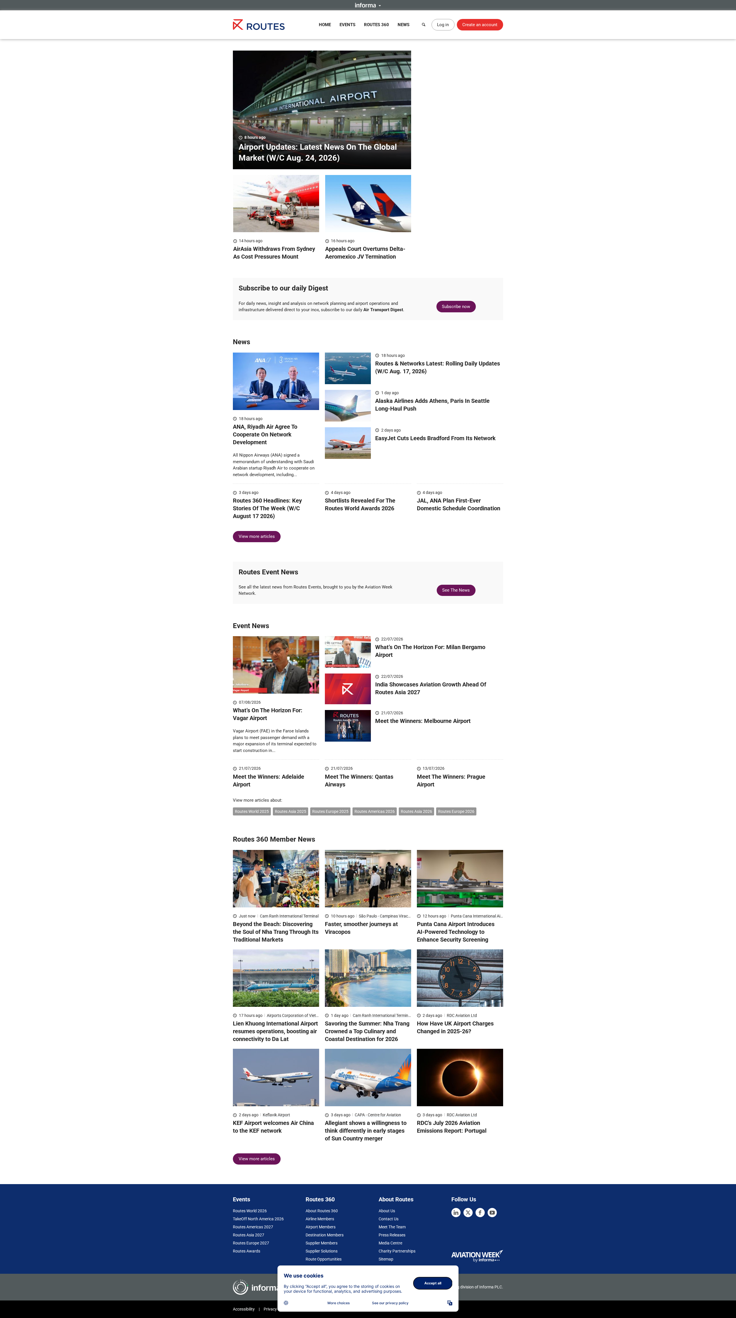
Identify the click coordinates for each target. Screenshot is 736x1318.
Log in (443, 24)
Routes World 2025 (252, 811)
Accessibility (244, 1309)
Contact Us (388, 1219)
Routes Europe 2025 (330, 811)
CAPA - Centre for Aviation (378, 1115)
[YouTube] (492, 1212)
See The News (456, 590)
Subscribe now (456, 306)
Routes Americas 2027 (253, 1227)
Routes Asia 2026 (416, 811)
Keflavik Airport (276, 1115)
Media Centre (390, 1243)
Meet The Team (392, 1227)
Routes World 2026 (250, 1211)
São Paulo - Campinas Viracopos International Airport (406, 916)
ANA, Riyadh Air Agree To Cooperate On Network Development (265, 434)
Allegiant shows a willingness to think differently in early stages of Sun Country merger (366, 1130)
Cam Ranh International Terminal (289, 916)
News (403, 24)
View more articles (257, 536)
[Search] (424, 24)
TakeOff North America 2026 (258, 1219)
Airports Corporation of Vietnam (295, 1015)
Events (347, 24)
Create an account (479, 24)
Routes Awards (246, 1251)
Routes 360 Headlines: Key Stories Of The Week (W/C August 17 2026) (267, 508)
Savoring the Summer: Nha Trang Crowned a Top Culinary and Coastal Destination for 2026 (367, 1031)
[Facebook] (480, 1212)
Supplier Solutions (322, 1251)
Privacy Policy (276, 1309)
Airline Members (320, 1219)
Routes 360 (376, 24)
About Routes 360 (322, 1211)
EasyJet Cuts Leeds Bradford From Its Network (435, 438)
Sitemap (386, 1259)
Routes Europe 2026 (456, 811)
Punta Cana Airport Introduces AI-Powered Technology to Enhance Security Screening (455, 932)
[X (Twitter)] (468, 1212)
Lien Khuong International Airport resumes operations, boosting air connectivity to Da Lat (275, 1031)
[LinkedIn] (456, 1212)
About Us (387, 1211)
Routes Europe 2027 (251, 1243)
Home (325, 24)
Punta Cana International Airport (480, 916)
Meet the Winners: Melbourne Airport (423, 720)
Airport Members (321, 1227)
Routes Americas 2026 (374, 811)
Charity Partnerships (397, 1251)
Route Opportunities (324, 1259)
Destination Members (325, 1235)
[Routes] (259, 24)
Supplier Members (322, 1243)
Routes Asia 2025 (290, 811)
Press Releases (392, 1235)
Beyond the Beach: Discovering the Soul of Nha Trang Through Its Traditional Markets (276, 932)
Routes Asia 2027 (248, 1235)
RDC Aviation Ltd (462, 1015)
